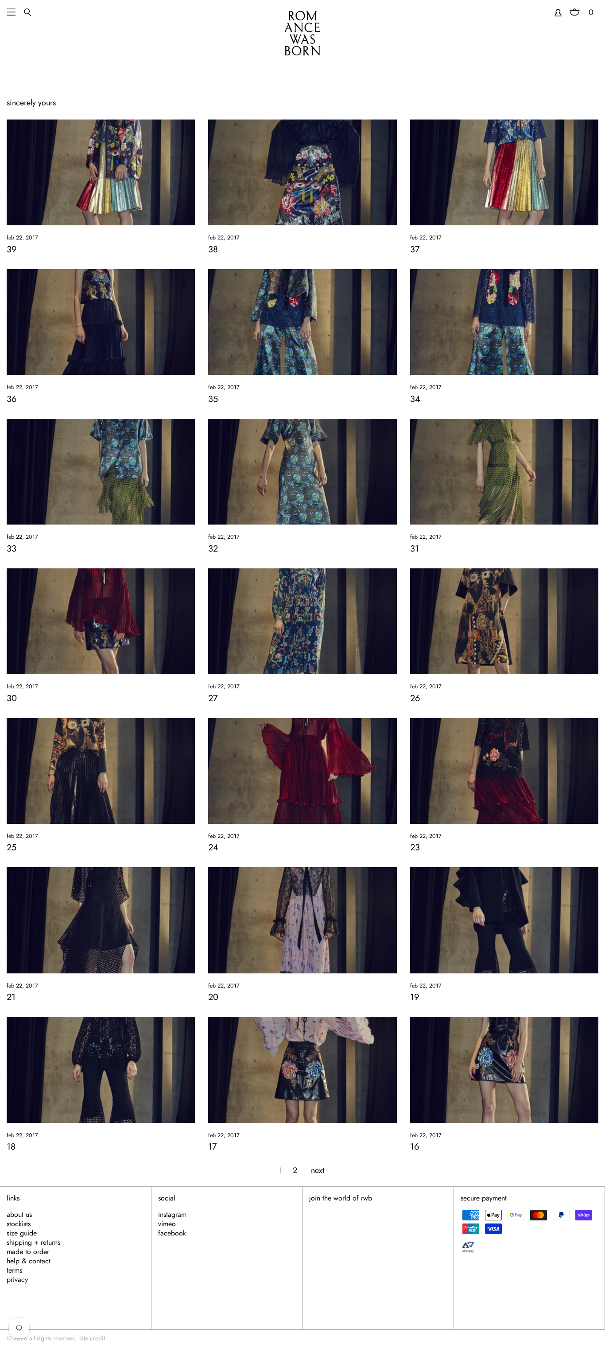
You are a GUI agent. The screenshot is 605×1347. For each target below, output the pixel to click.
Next (317, 1170)
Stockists (19, 1224)
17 (212, 1146)
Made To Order (28, 1251)
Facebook (172, 1233)
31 (414, 548)
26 (415, 698)
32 (213, 548)
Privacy (17, 1279)
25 (11, 847)
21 (11, 997)
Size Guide (22, 1233)
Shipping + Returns (33, 1242)
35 (213, 399)
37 (415, 249)
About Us (19, 1214)
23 (415, 847)
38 (213, 249)
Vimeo (167, 1224)
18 (11, 1146)
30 (12, 698)
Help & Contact (28, 1261)
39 (12, 249)
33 (11, 548)
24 (213, 847)
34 (415, 399)
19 (414, 997)
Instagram (172, 1214)
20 (213, 997)
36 (12, 399)
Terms (14, 1270)
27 (213, 698)
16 (414, 1146)
